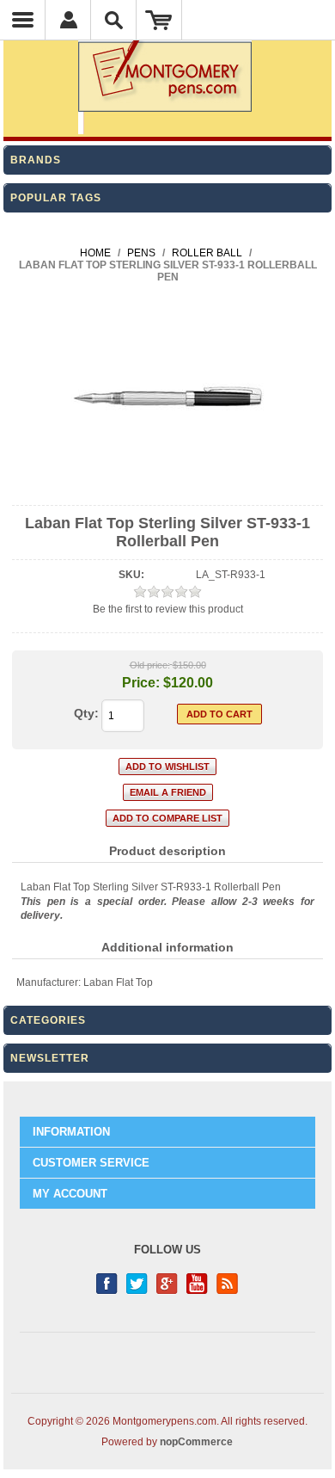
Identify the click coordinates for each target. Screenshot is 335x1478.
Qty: (86, 713)
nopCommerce (196, 1442)
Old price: (150, 665)
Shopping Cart (159, 20)
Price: (141, 682)
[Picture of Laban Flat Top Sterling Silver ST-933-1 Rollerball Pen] (168, 490)
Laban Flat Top (118, 982)
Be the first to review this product (168, 609)
